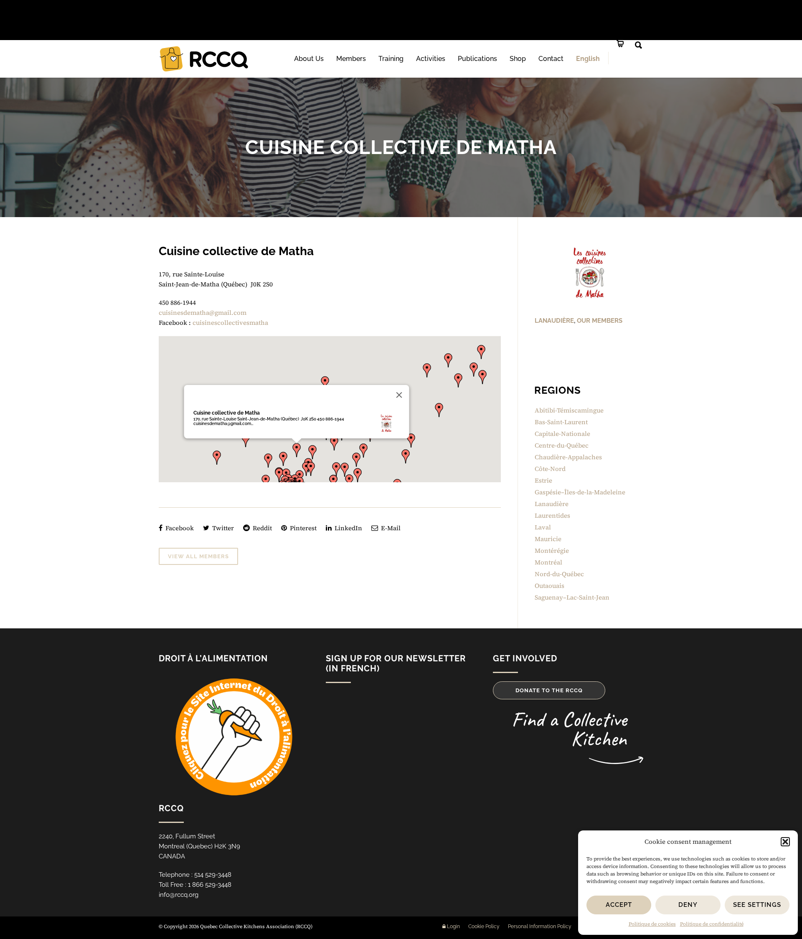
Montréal (548, 562)
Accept (619, 905)
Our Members (599, 320)
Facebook (179, 528)
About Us (309, 59)
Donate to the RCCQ (549, 690)
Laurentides (552, 515)
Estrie (543, 480)
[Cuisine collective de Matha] (589, 272)
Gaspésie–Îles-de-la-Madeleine (580, 492)
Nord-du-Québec (559, 573)
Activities (430, 59)
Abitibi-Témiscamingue (569, 410)
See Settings (757, 905)
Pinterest (302, 528)
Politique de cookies (652, 924)
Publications (477, 59)
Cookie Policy (484, 926)
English (588, 59)
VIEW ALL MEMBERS (198, 556)
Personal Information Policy (539, 926)
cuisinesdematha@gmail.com (202, 312)
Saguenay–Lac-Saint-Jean (572, 597)
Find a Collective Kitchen (569, 729)
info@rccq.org (178, 895)
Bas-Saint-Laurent (561, 422)
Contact (550, 59)
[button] (785, 842)
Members (351, 59)
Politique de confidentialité (712, 924)
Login (453, 926)
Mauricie (548, 538)
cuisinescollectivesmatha (230, 322)
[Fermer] (399, 395)
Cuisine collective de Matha (226, 413)
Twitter (222, 528)
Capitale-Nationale (562, 433)
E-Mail (390, 528)
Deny (688, 905)
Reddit (261, 528)
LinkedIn (347, 528)
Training (391, 59)
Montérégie (552, 550)
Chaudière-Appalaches (568, 457)
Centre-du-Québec (562, 445)
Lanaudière (554, 320)
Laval (543, 527)
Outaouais (549, 585)
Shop (518, 59)
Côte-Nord (550, 468)
